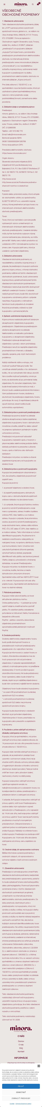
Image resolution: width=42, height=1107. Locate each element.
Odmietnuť (21, 1092)
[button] (39, 1066)
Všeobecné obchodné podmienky (21, 1063)
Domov (21, 1041)
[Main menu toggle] (4, 4)
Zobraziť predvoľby (21, 1098)
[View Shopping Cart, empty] (38, 4)
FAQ (21, 1048)
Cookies (12, 1103)
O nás (21, 1045)
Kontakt (21, 1052)
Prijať (21, 1086)
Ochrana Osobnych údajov (23, 1103)
